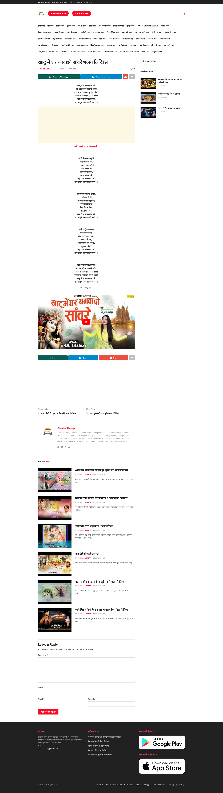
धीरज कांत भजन (114, 38)
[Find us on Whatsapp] (184, 784)
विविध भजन (65, 51)
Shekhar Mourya (46, 69)
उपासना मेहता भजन (99, 38)
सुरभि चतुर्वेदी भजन (68, 45)
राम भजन (47, 2)
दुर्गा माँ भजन (72, 2)
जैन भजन (134, 45)
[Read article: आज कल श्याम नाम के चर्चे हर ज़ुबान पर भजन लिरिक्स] (54, 480)
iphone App (82, 13)
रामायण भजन (108, 51)
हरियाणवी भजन (156, 45)
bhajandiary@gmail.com (48, 748)
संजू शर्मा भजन (57, 38)
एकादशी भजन (53, 51)
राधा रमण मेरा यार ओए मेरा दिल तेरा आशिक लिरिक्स (170, 81)
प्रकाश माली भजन (44, 38)
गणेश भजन (80, 2)
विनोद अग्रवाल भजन (44, 32)
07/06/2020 (97, 502)
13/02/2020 (97, 474)
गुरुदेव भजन (130, 25)
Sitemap (130, 784)
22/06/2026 (97, 558)
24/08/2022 (97, 586)
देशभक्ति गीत (144, 45)
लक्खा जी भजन (59, 32)
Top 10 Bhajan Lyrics (147, 25)
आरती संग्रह (145, 51)
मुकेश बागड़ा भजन (98, 32)
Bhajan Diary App (142, 784)
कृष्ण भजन (41, 2)
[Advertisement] (86, 125)
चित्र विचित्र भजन (113, 32)
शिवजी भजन (55, 2)
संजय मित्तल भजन (72, 32)
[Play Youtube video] (86, 322)
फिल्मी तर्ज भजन (88, 2)
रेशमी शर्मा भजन (157, 32)
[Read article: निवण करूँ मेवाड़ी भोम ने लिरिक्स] (148, 98)
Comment (43, 655)
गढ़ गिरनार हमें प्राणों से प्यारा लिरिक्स (100, 754)
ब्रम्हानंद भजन (111, 45)
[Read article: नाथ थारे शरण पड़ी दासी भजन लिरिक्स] (54, 536)
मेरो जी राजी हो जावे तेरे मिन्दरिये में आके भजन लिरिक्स (101, 498)
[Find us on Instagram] (173, 784)
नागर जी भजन (152, 38)
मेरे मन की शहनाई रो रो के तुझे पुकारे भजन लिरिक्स (99, 582)
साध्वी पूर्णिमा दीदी (127, 38)
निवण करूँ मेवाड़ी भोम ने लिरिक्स (169, 93)
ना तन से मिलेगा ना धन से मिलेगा (169, 108)
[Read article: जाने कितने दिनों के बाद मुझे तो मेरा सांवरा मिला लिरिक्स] (54, 620)
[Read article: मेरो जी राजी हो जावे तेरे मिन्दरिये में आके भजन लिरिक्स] (54, 508)
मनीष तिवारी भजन (70, 38)
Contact (122, 784)
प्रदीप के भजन (123, 45)
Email (41, 699)
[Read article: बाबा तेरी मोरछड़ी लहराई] (54, 564)
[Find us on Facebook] (170, 784)
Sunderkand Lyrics (159, 784)
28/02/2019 (62, 69)
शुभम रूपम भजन (82, 45)
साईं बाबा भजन (157, 51)
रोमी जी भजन (85, 32)
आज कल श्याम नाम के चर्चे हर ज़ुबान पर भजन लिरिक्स (101, 470)
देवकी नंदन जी (140, 38)
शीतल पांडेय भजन (85, 38)
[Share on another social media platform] (132, 76)
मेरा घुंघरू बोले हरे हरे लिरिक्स (97, 750)
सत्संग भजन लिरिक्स (94, 51)
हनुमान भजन (63, 2)
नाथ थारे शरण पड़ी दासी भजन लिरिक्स (94, 526)
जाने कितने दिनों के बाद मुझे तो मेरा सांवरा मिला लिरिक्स (101, 609)
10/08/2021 (97, 530)
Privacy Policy (111, 784)
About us (99, 784)
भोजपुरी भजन (42, 51)
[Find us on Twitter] (177, 784)
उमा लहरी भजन (127, 32)
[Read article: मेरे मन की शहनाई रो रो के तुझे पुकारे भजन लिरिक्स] (54, 592)
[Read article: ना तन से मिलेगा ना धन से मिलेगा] (148, 112)
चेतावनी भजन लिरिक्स (78, 51)
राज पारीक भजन (43, 45)
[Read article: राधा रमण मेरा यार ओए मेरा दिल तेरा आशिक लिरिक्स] (148, 83)
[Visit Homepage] (41, 13)
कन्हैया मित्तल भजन (171, 32)
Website (91, 699)
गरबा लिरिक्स (134, 51)
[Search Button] (184, 13)
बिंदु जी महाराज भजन (97, 45)
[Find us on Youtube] (181, 784)
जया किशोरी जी (165, 38)
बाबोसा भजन (165, 25)
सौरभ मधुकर (55, 45)
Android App (59, 13)
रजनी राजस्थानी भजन (142, 32)
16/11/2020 (97, 614)
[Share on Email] (125, 76)
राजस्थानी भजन (169, 45)
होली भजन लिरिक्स (122, 51)
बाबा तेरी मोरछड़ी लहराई (86, 554)
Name (41, 687)
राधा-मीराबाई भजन (104, 25)
